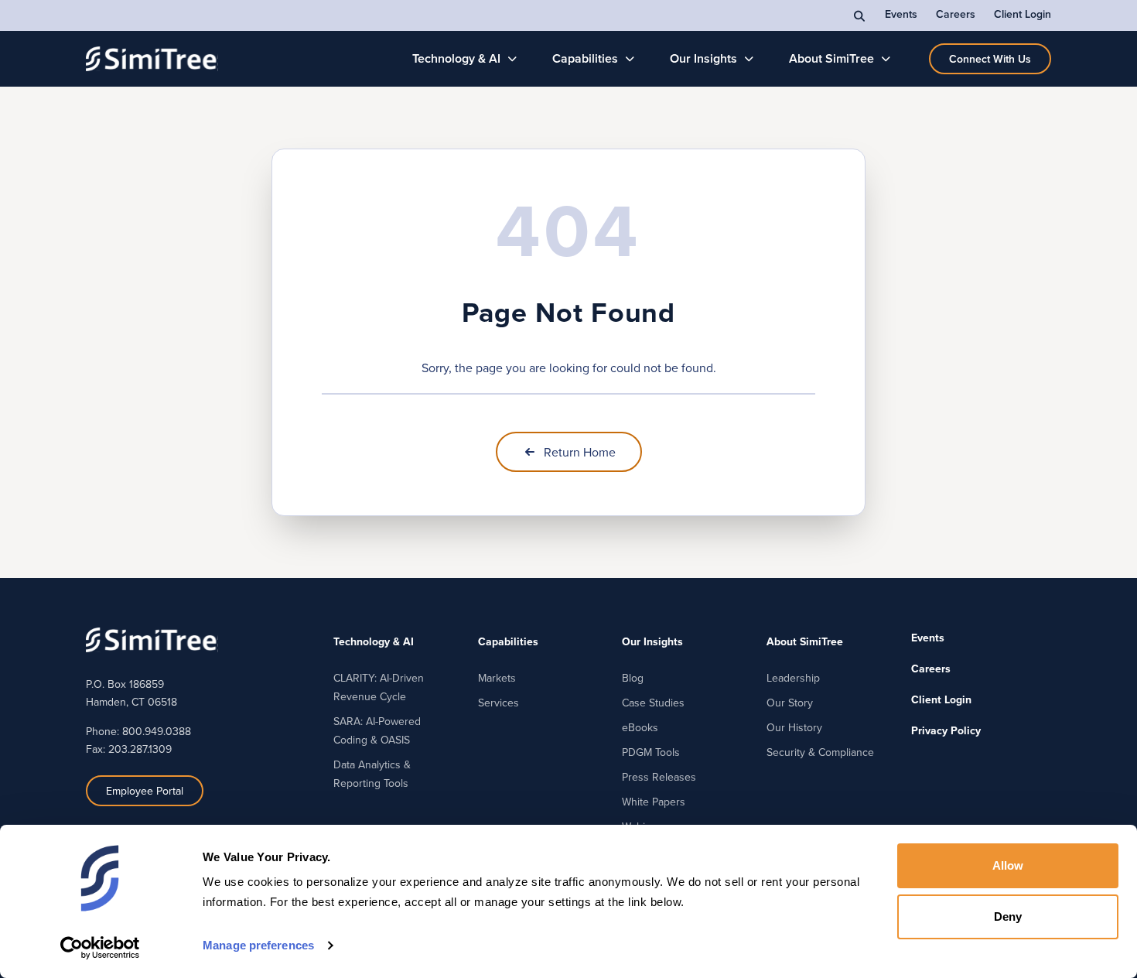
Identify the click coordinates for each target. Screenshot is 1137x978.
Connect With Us (990, 59)
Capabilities (585, 58)
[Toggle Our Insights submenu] (749, 58)
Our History (794, 727)
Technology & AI (456, 58)
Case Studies (653, 702)
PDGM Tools (651, 752)
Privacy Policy (946, 730)
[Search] (860, 15)
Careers (955, 14)
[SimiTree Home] (152, 58)
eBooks (640, 727)
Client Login (1022, 14)
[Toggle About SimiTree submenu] (886, 58)
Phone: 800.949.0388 (138, 731)
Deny (1008, 916)
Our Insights (703, 58)
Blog (633, 678)
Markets (497, 678)
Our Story (790, 702)
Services (498, 702)
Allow (1008, 865)
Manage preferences (258, 945)
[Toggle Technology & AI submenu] (512, 58)
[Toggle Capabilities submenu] (630, 58)
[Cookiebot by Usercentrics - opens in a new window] (100, 947)
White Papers (653, 801)
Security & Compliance (820, 752)
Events (901, 14)
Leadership (793, 678)
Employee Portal (144, 790)
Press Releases (659, 777)
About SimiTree (831, 58)
